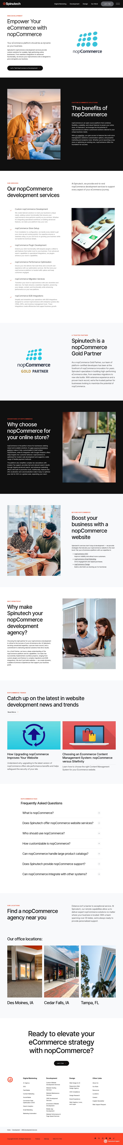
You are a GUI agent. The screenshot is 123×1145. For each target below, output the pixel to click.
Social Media (27, 1097)
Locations (96, 1094)
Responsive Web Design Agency (74, 1087)
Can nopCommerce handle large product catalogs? (55, 853)
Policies (37, 1139)
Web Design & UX (74, 1083)
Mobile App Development (50, 1110)
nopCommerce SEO (81, 554)
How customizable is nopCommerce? (46, 843)
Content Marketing (28, 1094)
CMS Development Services (52, 1099)
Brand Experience (74, 1099)
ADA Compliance (74, 1092)
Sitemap (46, 1139)
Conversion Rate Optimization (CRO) (29, 1101)
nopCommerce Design (82, 564)
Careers (95, 1097)
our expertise (79, 135)
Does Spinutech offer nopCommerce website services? (58, 823)
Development (74, 4)
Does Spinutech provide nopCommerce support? (54, 864)
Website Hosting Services (51, 1089)
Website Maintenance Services (52, 1094)
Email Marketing (28, 1110)
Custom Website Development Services (53, 1083)
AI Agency (26, 1083)
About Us (95, 1083)
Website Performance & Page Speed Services (53, 1115)
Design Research (74, 1095)
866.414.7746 (57, 1139)
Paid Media (26, 1090)
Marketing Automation (29, 1113)
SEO (24, 1086)
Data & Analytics (28, 1106)
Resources (96, 1090)
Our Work (94, 4)
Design (85, 4)
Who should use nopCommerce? (44, 833)
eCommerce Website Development (52, 1105)
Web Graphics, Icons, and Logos (75, 1103)
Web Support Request (99, 1104)
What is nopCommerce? (38, 813)
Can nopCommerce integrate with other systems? (55, 874)
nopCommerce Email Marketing (85, 559)
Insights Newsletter (98, 1101)
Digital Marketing (60, 4)
